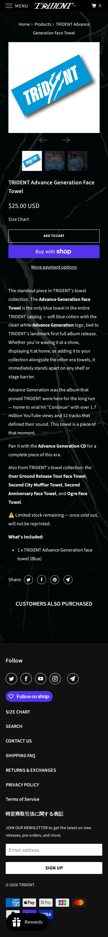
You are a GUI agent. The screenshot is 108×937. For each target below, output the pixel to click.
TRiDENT (26, 885)
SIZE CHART (18, 712)
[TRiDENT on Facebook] (27, 679)
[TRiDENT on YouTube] (42, 679)
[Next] (65, 139)
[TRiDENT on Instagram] (56, 679)
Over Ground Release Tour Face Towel (47, 476)
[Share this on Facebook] (41, 579)
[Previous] (42, 139)
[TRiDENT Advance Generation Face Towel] (54, 87)
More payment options (54, 267)
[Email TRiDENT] (74, 679)
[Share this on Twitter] (27, 579)
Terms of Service (22, 799)
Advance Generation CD (62, 446)
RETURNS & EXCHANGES (31, 770)
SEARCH (14, 726)
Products (42, 24)
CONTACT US (19, 741)
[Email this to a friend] (67, 579)
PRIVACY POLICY (22, 785)
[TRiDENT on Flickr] (65, 679)
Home (24, 24)
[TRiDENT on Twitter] (13, 679)
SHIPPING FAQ (20, 755)
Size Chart (18, 219)
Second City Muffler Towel (35, 485)
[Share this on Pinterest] (54, 579)
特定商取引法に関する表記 (34, 814)
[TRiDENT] (54, 6)
